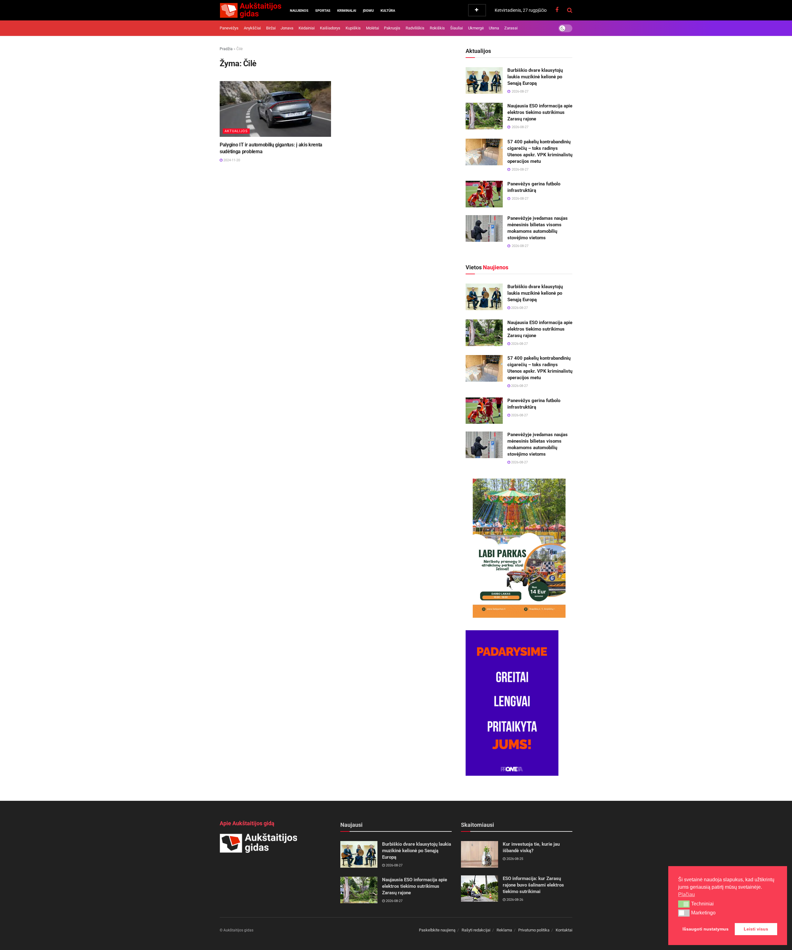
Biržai (271, 28)
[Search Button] (569, 10)
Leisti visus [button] (756, 928)
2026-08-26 (514, 900)
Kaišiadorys (330, 28)
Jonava (287, 28)
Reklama (504, 930)
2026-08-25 (514, 859)
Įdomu (368, 11)
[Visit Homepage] (250, 10)
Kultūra (388, 11)
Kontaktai (564, 930)
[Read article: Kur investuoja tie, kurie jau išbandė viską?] (479, 854)
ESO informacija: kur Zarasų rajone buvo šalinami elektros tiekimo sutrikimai (533, 885)
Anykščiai (252, 28)
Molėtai (372, 28)
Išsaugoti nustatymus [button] (705, 928)
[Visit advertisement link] (519, 548)
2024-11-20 (231, 160)
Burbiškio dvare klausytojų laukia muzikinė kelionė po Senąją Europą (535, 76)
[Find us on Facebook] (556, 10)
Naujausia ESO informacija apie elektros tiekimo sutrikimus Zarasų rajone (539, 112)
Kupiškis (353, 28)
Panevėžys (229, 28)
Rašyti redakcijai (476, 930)
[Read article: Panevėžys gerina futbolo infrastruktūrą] (484, 194)
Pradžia (226, 49)
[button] (684, 903)
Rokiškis (437, 28)
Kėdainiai (307, 28)
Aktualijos (236, 131)
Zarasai (511, 28)
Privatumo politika (533, 930)
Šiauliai (456, 28)
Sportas (322, 11)
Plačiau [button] (686, 894)
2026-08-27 (519, 308)
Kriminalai (346, 11)
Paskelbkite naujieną (437, 930)
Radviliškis (415, 28)
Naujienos (299, 11)
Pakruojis (392, 28)
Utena (494, 28)
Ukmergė (476, 28)
